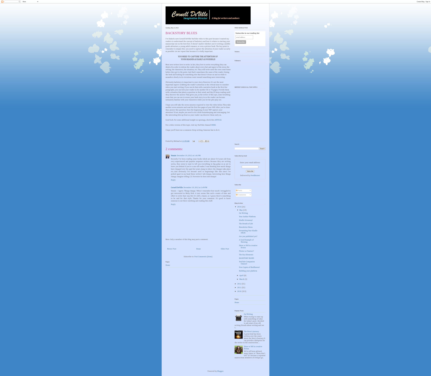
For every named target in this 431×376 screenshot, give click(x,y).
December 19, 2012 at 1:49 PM (195, 188)
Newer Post (171, 249)
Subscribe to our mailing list (247, 33)
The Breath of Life (246, 224)
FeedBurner (255, 175)
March (242, 279)
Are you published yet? (248, 236)
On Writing (243, 213)
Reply (173, 180)
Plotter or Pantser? (246, 251)
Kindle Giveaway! (246, 220)
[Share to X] (204, 141)
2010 (239, 291)
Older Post (225, 249)
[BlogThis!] (202, 141)
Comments (241, 195)
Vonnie (173, 156)
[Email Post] (193, 141)
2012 (239, 284)
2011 (239, 288)
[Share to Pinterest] (208, 141)
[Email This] (200, 141)
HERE (213, 125)
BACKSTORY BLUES (246, 258)
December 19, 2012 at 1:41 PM (189, 156)
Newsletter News (246, 227)
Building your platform (248, 271)
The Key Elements (246, 255)
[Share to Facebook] (206, 141)
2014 (239, 207)
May (241, 210)
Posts (239, 191)
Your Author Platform (247, 217)
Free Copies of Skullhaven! (249, 267)
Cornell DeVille (177, 188)
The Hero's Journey (251, 331)
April (241, 276)
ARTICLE (218, 120)
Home (198, 249)
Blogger (220, 371)
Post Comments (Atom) (203, 257)
